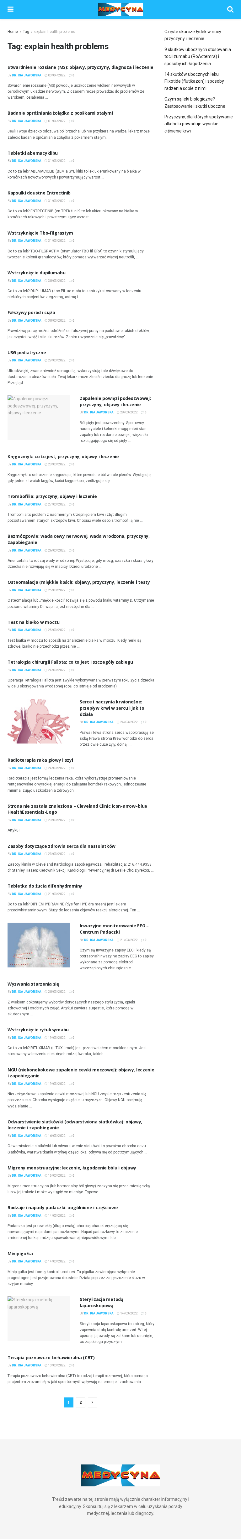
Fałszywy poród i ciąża (31, 312)
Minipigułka (20, 1254)
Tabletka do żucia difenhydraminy (45, 886)
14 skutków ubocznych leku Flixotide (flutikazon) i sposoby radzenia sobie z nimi (194, 81)
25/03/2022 (56, 590)
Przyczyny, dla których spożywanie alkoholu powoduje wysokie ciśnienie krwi (198, 123)
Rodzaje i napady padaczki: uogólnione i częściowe (63, 1207)
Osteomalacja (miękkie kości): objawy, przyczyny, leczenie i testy (79, 582)
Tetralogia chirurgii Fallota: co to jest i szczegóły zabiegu (70, 662)
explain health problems (54, 31)
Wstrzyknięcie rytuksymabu (38, 1030)
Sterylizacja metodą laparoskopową (101, 1302)
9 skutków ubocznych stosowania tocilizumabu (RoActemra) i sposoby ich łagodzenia (197, 56)
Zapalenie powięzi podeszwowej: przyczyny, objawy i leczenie (115, 401)
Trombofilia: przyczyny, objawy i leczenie (52, 496)
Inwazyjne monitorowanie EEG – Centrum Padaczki (114, 929)
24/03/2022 (56, 670)
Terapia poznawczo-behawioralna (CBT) (51, 1357)
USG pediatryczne (27, 352)
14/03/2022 (56, 1215)
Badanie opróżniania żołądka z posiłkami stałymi (60, 113)
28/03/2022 (56, 464)
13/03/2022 (56, 1365)
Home (13, 31)
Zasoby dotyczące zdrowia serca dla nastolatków (61, 846)
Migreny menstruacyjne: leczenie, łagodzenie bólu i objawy (72, 1168)
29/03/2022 (56, 360)
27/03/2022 (56, 504)
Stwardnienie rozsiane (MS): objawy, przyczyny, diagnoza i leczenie (80, 67)
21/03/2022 (56, 894)
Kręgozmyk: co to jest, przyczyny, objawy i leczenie (63, 456)
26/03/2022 (56, 550)
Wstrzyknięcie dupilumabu (36, 273)
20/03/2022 (56, 991)
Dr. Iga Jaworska (26, 75)
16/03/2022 (56, 1135)
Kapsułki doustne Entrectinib (39, 193)
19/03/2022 (56, 1037)
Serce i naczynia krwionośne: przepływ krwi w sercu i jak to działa (112, 708)
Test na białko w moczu (34, 622)
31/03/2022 (56, 161)
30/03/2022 (56, 280)
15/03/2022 (56, 1175)
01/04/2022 (56, 121)
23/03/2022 (56, 820)
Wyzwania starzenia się (33, 984)
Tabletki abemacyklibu (33, 153)
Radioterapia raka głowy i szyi (40, 760)
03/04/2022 (56, 75)
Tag (26, 31)
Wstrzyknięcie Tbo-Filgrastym (40, 233)
